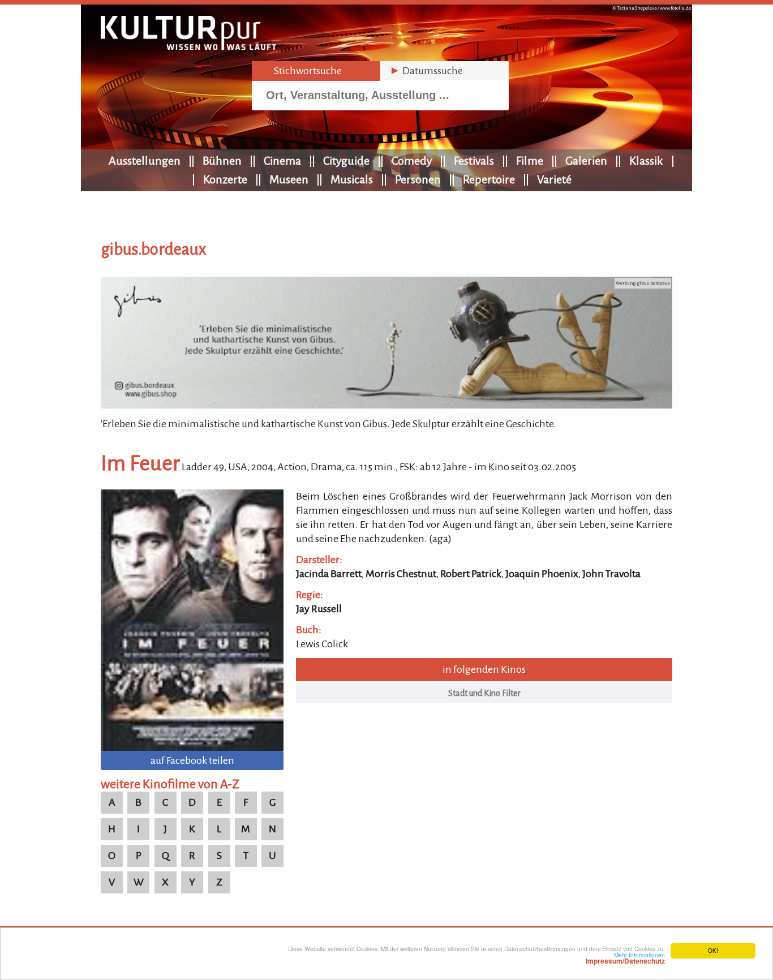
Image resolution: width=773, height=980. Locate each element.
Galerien (586, 160)
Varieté (554, 179)
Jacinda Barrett (329, 573)
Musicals (351, 179)
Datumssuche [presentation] (426, 70)
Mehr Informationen (625, 958)
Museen (288, 179)
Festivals (474, 160)
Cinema (282, 160)
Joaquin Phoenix (541, 573)
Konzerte (225, 179)
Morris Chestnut (401, 573)
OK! (713, 950)
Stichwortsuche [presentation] (301, 70)
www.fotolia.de (675, 8)
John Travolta (611, 573)
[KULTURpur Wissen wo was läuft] (188, 46)
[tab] (316, 71)
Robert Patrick (470, 573)
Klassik (646, 160)
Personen (418, 179)
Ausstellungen (145, 160)
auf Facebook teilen (192, 760)
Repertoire (489, 179)
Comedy (412, 160)
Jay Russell (319, 608)
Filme (529, 160)
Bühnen (222, 160)
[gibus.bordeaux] (386, 405)
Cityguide (346, 160)
